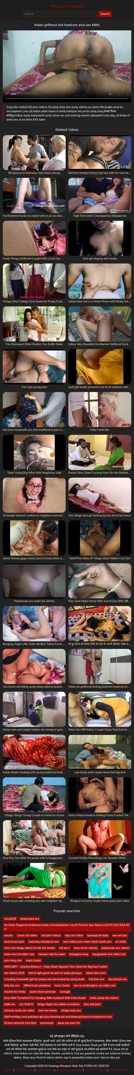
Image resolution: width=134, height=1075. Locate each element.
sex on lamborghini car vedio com (94, 985)
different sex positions (37, 985)
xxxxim (8, 935)
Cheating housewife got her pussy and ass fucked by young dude (44, 979)
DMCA (9, 1070)
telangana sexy (78, 954)
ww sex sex (120, 935)
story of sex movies (85, 947)
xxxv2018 (10, 918)
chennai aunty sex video (19, 1010)
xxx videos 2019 (14, 972)
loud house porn (14, 941)
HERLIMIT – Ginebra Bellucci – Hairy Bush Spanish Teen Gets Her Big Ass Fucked (55, 966)
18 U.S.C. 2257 (24, 1070)
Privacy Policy (45, 1070)
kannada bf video (98, 935)
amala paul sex (29, 918)
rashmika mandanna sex (43, 941)
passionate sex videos (115, 947)
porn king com (13, 960)
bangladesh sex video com (109, 954)
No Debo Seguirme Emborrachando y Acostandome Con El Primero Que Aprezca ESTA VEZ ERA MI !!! (66, 927)
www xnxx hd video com (19, 954)
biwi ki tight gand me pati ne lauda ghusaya (55, 972)
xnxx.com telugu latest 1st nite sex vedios (29, 947)
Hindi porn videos (67, 6)
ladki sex (9, 1004)
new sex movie (47, 1010)
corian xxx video (27, 935)
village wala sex (71, 1010)
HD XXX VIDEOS (67, 1061)
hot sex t (64, 947)
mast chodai (33, 960)
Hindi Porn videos (95, 1070)
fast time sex (96, 979)
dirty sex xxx (11, 985)
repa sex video (74, 935)
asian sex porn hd (69, 1023)
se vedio (121, 941)
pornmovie (46, 1023)
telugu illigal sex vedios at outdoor (59, 1004)
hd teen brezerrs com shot (20, 1023)
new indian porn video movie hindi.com (87, 941)
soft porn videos (51, 935)
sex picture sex (117, 979)
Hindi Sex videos (118, 1070)
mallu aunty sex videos (104, 997)
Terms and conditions (69, 1070)
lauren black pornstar (43, 991)
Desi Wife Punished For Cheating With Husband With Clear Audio (45, 997)
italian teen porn (96, 972)
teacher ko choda (14, 991)
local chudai (62, 985)
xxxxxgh (65, 991)
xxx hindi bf (26, 1004)
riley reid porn (92, 1004)
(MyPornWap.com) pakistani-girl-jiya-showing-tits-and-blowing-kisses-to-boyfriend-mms (58, 1016)
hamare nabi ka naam (51, 954)
